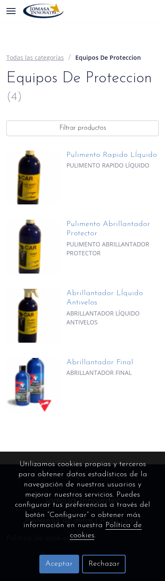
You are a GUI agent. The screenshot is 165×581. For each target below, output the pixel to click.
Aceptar (59, 564)
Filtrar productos (82, 128)
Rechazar (104, 564)
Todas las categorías (35, 57)
